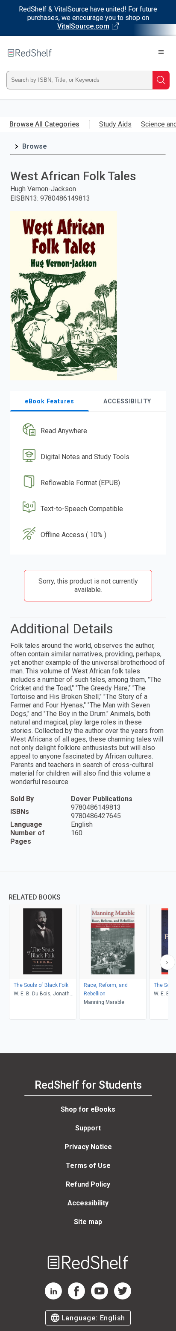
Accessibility (88, 1203)
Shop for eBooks (88, 1109)
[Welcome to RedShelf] (29, 53)
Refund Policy (88, 1184)
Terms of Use (88, 1165)
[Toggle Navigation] (161, 53)
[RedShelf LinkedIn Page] (53, 1297)
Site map (88, 1222)
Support (88, 1128)
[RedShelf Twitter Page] (122, 1297)
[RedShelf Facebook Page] (76, 1297)
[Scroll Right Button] (167, 962)
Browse (34, 146)
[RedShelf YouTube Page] (99, 1297)
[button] (87, 431)
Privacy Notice (88, 1147)
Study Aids (115, 124)
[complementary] (88, 946)
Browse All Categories (44, 124)
